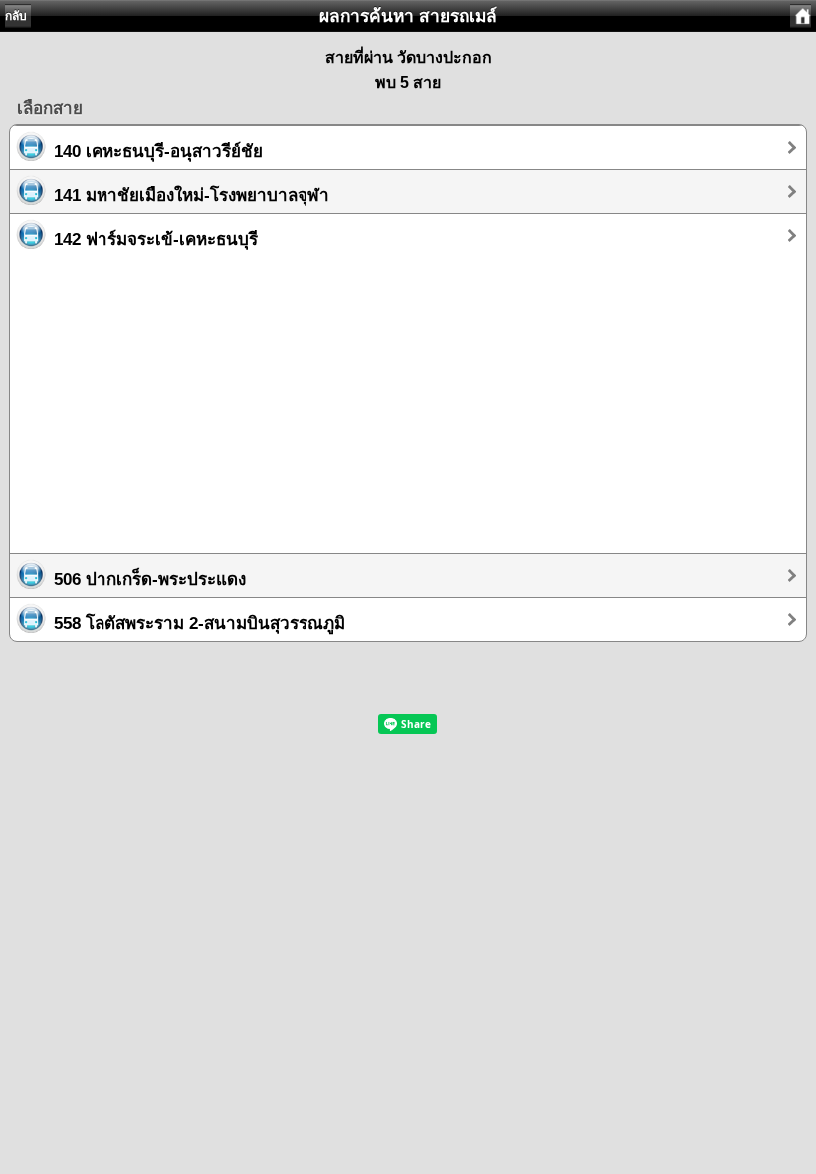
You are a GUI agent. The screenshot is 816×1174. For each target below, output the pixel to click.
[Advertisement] (408, 396)
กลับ (16, 16)
